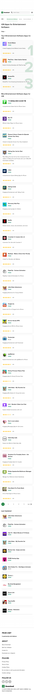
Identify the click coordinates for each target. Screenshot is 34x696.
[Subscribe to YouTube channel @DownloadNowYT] (10, 681)
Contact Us (5, 650)
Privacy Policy (5, 661)
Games (20, 19)
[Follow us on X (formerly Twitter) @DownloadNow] (6, 681)
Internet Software (27, 19)
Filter (2, 31)
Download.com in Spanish (8, 653)
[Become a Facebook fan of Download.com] (3, 681)
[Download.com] (5, 12)
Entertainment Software (12, 19)
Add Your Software (6, 647)
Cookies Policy (5, 667)
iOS (2, 19)
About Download (6, 644)
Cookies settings (6, 673)
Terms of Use (5, 664)
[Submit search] (11, 12)
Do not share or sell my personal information (13, 670)
